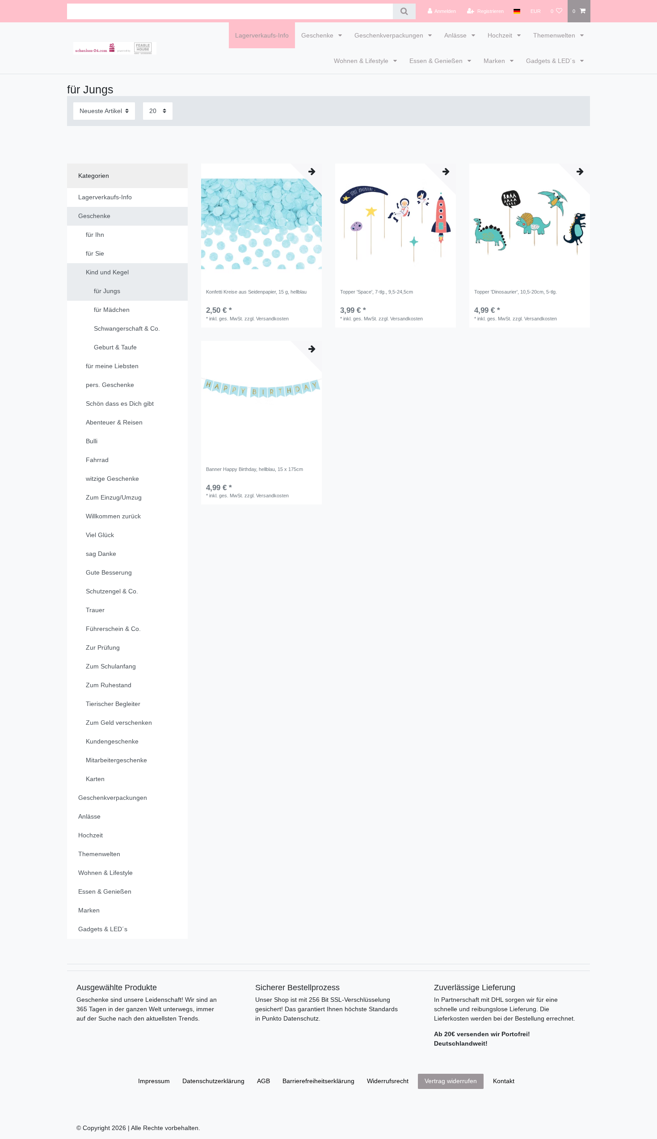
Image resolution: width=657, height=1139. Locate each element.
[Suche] (404, 11)
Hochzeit (501, 35)
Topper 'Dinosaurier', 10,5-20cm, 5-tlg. (515, 291)
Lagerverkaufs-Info (262, 35)
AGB (263, 1080)
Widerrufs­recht (388, 1080)
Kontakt (503, 1080)
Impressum (154, 1080)
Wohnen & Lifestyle (362, 60)
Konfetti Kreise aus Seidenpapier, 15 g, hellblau (256, 291)
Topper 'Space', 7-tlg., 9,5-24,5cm (376, 291)
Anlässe (456, 35)
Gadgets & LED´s (551, 60)
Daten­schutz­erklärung (213, 1080)
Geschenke (318, 35)
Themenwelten (555, 35)
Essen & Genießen (436, 60)
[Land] (517, 11)
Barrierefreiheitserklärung (318, 1080)
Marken (495, 60)
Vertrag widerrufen (451, 1080)
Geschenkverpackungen (389, 35)
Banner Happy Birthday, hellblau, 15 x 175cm (254, 469)
